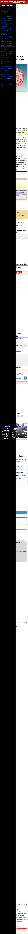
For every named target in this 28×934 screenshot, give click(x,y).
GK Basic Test (19, 466)
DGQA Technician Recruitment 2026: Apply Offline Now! (6, 43)
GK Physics (18, 478)
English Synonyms (20, 475)
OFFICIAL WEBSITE (20, 345)
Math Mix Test (18, 469)
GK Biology (18, 481)
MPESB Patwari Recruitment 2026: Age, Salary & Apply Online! (7, 76)
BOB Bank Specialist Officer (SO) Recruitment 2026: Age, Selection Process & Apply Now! (7, 51)
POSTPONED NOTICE (20, 342)
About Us (20, 904)
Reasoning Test (19, 472)
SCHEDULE (18, 338)
